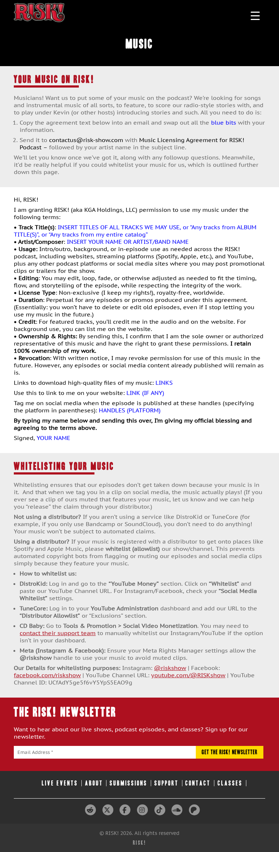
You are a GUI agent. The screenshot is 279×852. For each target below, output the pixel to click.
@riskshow (170, 667)
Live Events (60, 783)
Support (166, 783)
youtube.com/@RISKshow (188, 675)
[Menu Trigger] (255, 15)
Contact (198, 783)
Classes (230, 783)
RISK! (139, 842)
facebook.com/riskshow (47, 675)
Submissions (128, 783)
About (94, 783)
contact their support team (58, 633)
